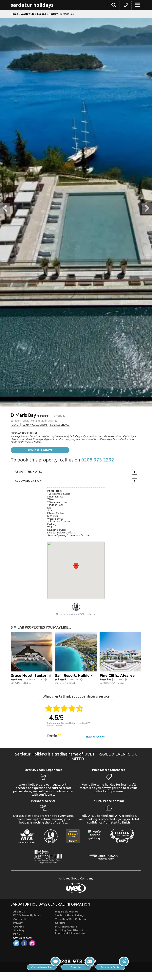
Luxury (58, 416)
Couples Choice (59, 425)
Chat (41, 967)
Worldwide (27, 13)
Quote (110, 967)
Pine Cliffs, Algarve (117, 675)
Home (14, 13)
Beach (15, 425)
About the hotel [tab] (28, 471)
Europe (41, 13)
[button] (114, 5)
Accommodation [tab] (28, 480)
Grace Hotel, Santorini (31, 675)
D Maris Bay (23, 415)
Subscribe (76, 967)
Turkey (53, 13)
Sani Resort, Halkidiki (74, 675)
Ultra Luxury (35, 679)
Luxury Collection (35, 425)
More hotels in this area (44, 420)
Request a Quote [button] (40, 450)
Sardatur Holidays (32, 5)
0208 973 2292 (97, 459)
